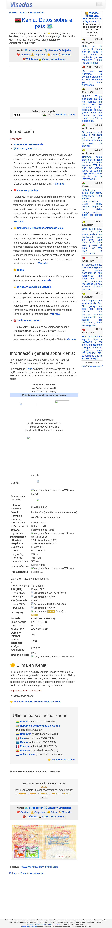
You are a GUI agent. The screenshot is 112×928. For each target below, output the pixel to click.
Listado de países (65, 114)
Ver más (59, 183)
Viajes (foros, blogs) (53, 59)
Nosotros (30, 925)
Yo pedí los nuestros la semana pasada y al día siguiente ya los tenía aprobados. (92, 78)
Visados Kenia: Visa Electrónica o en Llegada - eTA (91, 17)
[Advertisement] (44, 85)
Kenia (29, 369)
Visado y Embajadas (59, 50)
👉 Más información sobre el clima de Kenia (35, 701)
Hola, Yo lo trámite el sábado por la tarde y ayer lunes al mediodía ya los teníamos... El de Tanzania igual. (92, 54)
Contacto (56, 925)
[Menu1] (99, 4)
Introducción (35, 50)
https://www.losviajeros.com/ (92, 366)
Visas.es (33, 927)
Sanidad (25, 54)
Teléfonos (32, 59)
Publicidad (38, 925)
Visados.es (25, 927)
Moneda (66, 54)
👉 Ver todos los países (61, 759)
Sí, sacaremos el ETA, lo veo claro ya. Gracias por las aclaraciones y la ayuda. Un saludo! (92, 139)
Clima (54, 54)
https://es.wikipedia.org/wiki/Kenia (39, 866)
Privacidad (48, 925)
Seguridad (40, 54)
